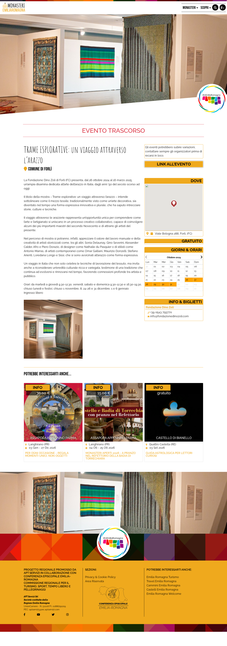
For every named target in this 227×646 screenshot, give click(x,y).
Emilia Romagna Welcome (164, 593)
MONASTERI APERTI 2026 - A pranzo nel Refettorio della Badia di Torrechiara (111, 456)
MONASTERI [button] (189, 7)
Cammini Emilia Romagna (163, 585)
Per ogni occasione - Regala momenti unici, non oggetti (46, 454)
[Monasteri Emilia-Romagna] (13, 7)
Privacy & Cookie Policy (100, 577)
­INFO (37, 387)
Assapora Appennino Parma (53, 438)
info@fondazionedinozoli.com (169, 316)
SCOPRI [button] (205, 7)
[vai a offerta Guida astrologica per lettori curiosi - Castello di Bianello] (174, 412)
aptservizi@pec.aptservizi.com (44, 609)
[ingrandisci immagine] (53, 329)
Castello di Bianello (174, 438)
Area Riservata (94, 581)
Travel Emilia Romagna (161, 581)
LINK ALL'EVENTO (174, 164)
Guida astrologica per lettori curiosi (169, 454)
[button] (215, 7)
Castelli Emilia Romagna (162, 589)
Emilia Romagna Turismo (163, 577)
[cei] (113, 597)
